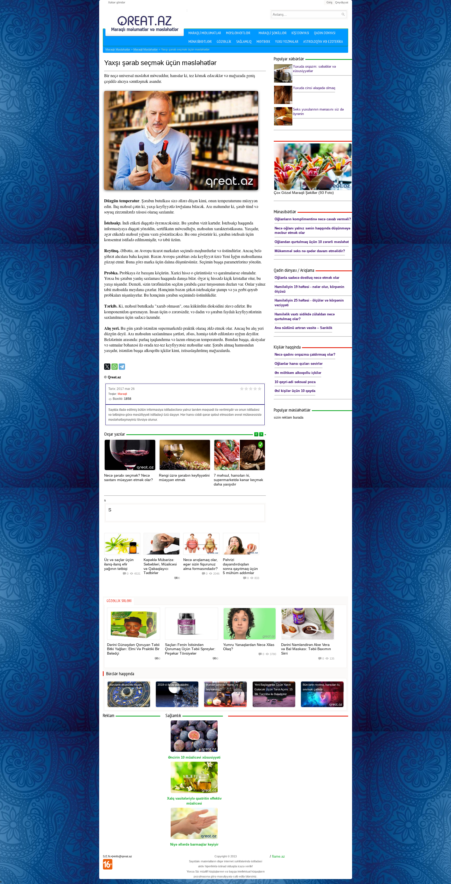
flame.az (278, 856)
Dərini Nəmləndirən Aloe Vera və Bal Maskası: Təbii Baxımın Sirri (306, 649)
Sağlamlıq (244, 41)
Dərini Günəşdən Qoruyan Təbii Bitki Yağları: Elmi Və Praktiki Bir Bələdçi (133, 649)
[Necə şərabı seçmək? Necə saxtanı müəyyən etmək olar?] (130, 455)
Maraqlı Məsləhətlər (117, 49)
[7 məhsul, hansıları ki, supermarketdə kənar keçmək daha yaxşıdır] (239, 455)
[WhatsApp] (114, 366)
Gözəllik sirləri (119, 601)
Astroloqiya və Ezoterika (323, 41)
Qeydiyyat (341, 2)
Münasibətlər (200, 41)
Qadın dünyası (324, 33)
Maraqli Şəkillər (273, 33)
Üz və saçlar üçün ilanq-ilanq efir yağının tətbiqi (119, 564)
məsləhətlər (238, 33)
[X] (107, 366)
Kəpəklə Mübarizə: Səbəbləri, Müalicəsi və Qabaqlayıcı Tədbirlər (160, 566)
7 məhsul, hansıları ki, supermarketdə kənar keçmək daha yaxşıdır (238, 479)
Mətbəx (263, 41)
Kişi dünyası (300, 33)
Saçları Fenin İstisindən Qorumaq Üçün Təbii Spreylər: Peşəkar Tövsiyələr (190, 649)
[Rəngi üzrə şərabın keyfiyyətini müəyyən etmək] (184, 455)
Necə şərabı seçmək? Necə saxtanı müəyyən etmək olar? (128, 477)
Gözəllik (224, 41)
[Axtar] (343, 14)
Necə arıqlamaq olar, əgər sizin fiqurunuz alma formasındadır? (200, 564)
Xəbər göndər (116, 2)
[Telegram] (122, 366)
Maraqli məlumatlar (204, 33)
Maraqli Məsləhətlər (145, 49)
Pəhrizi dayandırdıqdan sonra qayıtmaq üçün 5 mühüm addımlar (240, 566)
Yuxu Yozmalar (286, 41)
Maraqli (122, 393)
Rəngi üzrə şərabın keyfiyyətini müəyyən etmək (184, 477)
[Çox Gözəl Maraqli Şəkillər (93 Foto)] (313, 166)
